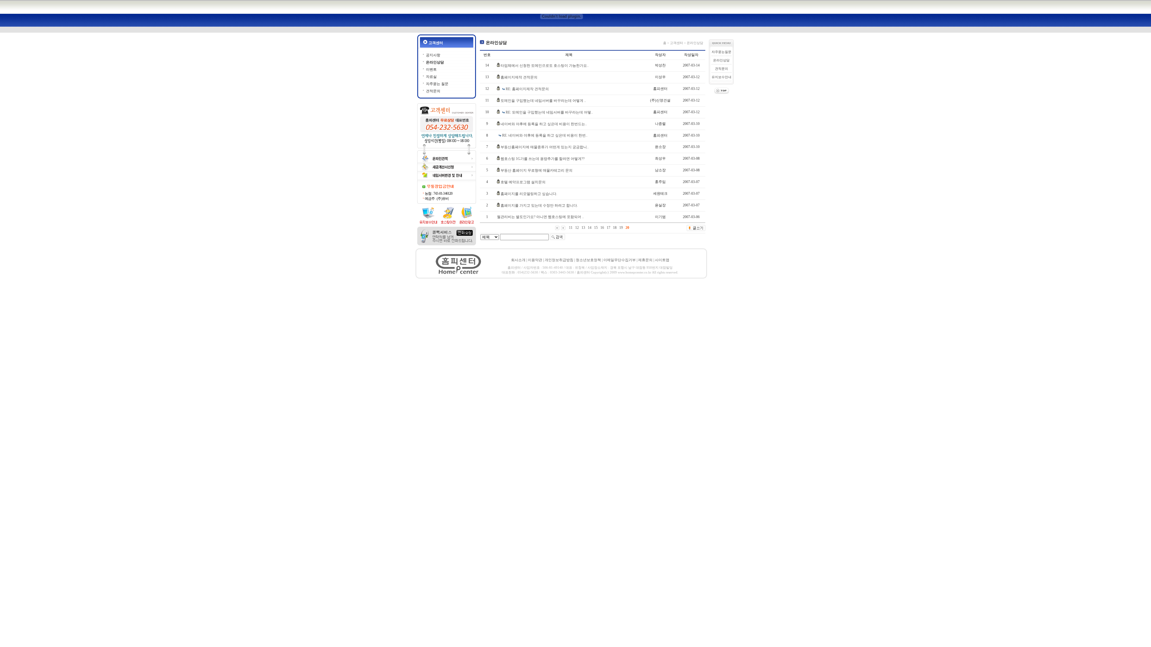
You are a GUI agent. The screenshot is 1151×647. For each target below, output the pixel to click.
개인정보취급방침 (559, 260)
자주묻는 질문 (437, 84)
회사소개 (518, 260)
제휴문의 (645, 260)
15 (596, 228)
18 (615, 228)
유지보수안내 (721, 77)
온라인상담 (435, 62)
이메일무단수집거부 (619, 260)
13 (583, 228)
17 (608, 228)
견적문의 (433, 91)
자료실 (431, 77)
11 (571, 228)
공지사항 (433, 55)
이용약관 (535, 260)
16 (602, 228)
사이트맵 (662, 260)
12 (577, 228)
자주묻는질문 (721, 52)
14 (589, 228)
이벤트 (431, 69)
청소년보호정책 (588, 260)
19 (621, 228)
